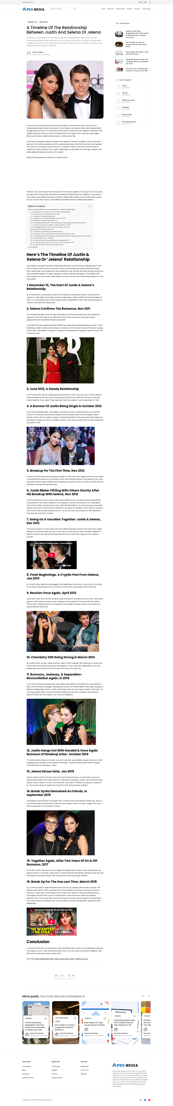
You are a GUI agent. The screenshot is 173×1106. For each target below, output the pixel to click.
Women (125, 93)
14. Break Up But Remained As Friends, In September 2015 (51, 240)
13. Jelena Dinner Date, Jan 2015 (43, 238)
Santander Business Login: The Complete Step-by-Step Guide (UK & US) (137, 61)
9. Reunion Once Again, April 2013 (42, 229)
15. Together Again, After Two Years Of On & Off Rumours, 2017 (53, 242)
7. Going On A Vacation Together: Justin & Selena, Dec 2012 (51, 225)
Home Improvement (62, 1018)
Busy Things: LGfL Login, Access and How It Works (137, 53)
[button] (150, 2)
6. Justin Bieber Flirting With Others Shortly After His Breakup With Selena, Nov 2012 (59, 223)
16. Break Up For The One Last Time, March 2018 (48, 245)
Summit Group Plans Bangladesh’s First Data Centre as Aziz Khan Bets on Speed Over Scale (137, 34)
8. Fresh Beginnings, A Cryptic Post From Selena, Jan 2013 (50, 227)
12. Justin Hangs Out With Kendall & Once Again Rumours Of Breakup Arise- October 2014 (62, 236)
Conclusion (33, 247)
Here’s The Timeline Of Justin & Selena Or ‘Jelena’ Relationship (52, 210)
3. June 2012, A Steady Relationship (43, 216)
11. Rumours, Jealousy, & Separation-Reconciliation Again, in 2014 (53, 234)
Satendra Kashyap (36, 1033)
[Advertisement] (65, 174)
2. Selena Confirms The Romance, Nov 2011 (46, 214)
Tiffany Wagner (37, 52)
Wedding (125, 107)
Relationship (43, 22)
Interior (58, 1021)
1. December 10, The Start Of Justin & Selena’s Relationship (51, 212)
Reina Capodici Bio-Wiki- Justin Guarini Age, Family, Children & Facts (61, 959)
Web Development (129, 122)
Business (29, 1018)
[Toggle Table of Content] (88, 206)
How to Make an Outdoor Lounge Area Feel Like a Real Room (136, 44)
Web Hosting (127, 114)
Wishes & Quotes (128, 100)
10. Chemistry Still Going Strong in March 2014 (48, 232)
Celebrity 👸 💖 (32, 22)
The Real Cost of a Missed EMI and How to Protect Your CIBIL (137, 70)
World (124, 86)
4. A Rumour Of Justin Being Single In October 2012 (48, 218)
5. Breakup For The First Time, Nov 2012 (44, 221)
